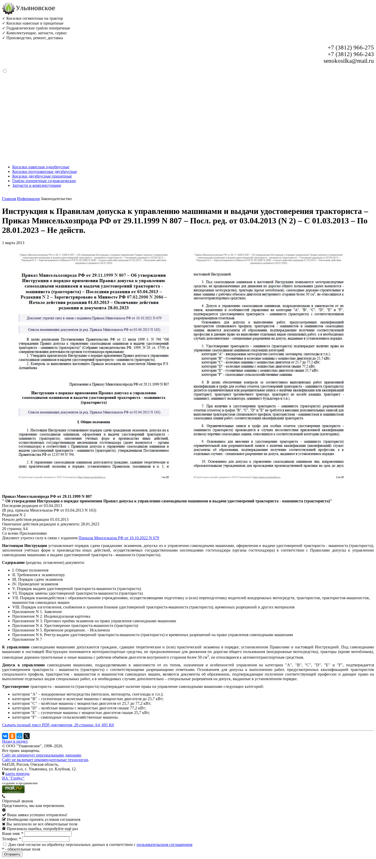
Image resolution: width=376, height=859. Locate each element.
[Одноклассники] (12, 736)
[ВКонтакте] (5, 736)
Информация (28, 198)
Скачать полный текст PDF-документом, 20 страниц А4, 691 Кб (58, 725)
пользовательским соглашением (164, 844)
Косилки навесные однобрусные (40, 167)
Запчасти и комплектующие (36, 185)
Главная (9, 198)
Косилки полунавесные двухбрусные (44, 171)
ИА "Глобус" (13, 778)
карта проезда (17, 773)
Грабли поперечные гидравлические (44, 181)
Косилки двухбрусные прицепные (42, 176)
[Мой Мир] (19, 736)
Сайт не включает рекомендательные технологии (45, 760)
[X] (27, 736)
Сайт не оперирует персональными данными (41, 755)
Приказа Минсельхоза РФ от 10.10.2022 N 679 (119, 538)
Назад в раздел (15, 741)
